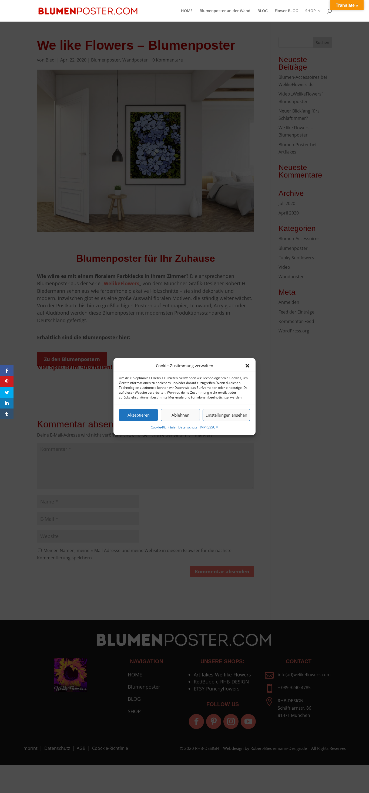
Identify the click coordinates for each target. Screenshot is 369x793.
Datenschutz (187, 427)
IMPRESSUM (209, 427)
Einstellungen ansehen (226, 415)
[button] (247, 365)
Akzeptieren (139, 415)
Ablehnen (180, 415)
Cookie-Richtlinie (163, 427)
